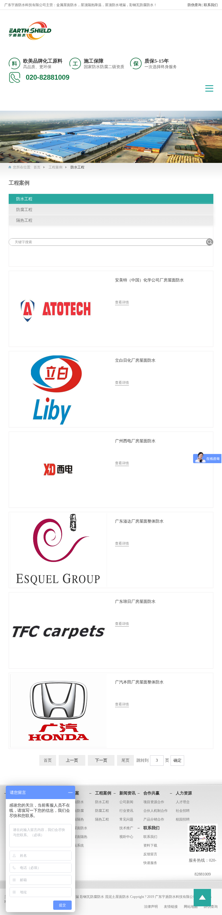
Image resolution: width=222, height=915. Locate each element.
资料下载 (150, 845)
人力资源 (184, 793)
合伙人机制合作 (155, 811)
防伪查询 (195, 5)
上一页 (72, 760)
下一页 (101, 760)
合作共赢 (151, 793)
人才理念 (183, 802)
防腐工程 (24, 210)
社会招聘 (183, 811)
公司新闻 (126, 802)
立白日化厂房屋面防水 (135, 360)
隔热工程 (24, 220)
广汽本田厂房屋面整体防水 (139, 682)
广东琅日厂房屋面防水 (135, 601)
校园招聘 (183, 819)
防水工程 (24, 199)
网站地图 (191, 907)
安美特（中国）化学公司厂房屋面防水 (149, 280)
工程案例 (55, 167)
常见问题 (126, 819)
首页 (37, 167)
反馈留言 (150, 854)
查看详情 (122, 302)
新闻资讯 (127, 793)
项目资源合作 (153, 802)
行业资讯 (126, 811)
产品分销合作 (153, 819)
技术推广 (126, 828)
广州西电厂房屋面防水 (135, 441)
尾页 (125, 760)
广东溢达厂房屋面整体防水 (139, 521)
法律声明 (151, 907)
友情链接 (171, 907)
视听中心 (126, 837)
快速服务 (150, 863)
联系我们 (211, 5)
